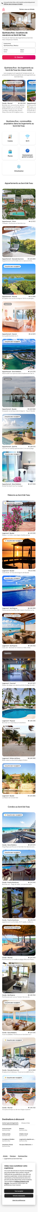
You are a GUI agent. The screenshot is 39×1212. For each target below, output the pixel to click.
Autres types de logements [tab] (10, 1123)
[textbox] (10, 52)
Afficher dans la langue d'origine (13, 4)
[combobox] (19, 45)
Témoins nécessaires (19, 1196)
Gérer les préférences (18, 1200)
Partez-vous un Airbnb (26, 9)
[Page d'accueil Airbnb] (3, 9)
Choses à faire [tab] (25, 1123)
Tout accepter (19, 1191)
